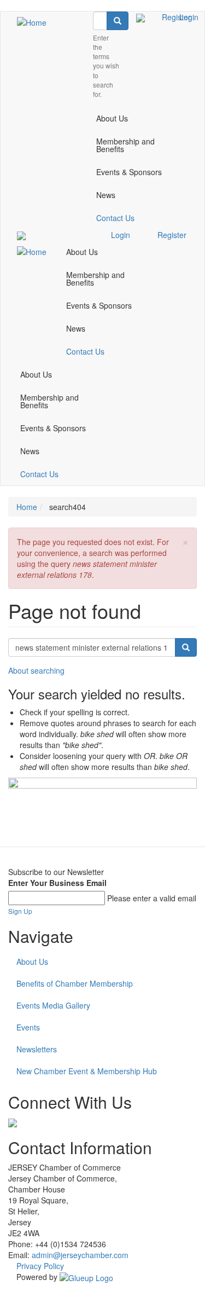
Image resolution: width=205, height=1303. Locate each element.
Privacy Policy (40, 1265)
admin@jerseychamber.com (80, 1254)
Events (28, 1027)
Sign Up (20, 911)
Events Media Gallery (53, 1005)
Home (26, 506)
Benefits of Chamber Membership (74, 983)
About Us (32, 961)
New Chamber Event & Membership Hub (86, 1070)
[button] (185, 541)
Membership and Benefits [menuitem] (125, 145)
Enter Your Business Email (57, 882)
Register (171, 234)
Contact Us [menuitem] (115, 217)
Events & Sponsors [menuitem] (129, 171)
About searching (36, 670)
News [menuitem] (105, 194)
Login (188, 16)
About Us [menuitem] (112, 118)
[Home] (32, 22)
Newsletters (36, 1049)
